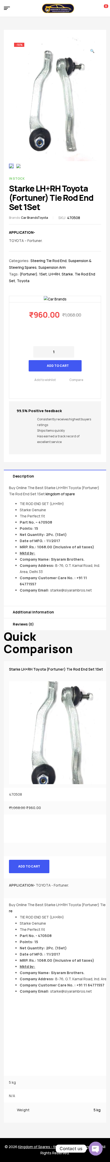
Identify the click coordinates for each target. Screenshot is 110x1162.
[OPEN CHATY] (96, 1149)
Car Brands (29, 217)
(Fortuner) (28, 274)
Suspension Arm (52, 267)
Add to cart (58, 365)
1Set (43, 274)
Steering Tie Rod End (48, 260)
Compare (76, 380)
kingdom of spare (60, 493)
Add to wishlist (45, 380)
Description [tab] (23, 476)
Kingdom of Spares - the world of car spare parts (59, 1146)
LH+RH (54, 274)
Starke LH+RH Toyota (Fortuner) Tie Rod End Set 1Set (56, 669)
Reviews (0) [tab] (23, 624)
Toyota (43, 217)
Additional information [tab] (33, 612)
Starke (67, 274)
